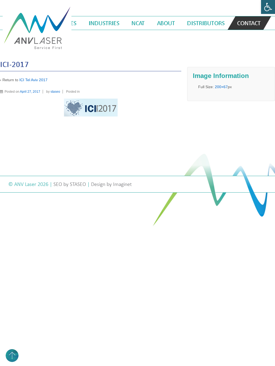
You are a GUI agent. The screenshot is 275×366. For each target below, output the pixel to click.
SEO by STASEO (69, 184)
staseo (55, 92)
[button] (268, 7)
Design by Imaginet (111, 184)
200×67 (221, 87)
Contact (249, 23)
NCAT (138, 23)
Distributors (206, 23)
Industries (104, 23)
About (166, 23)
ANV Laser (26, 184)
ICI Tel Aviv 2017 (33, 80)
